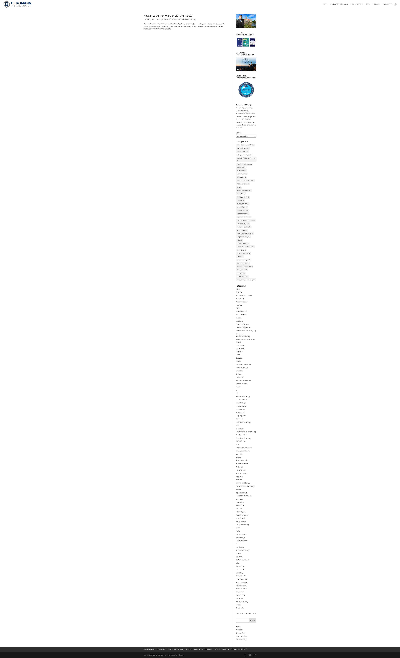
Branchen (239, 352)
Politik (239, 240)
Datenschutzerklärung (176, 649)
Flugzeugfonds (241, 416)
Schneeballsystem (243, 263)
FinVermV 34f (240, 412)
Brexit (239, 164)
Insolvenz (240, 200)
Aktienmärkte (249, 145)
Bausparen (239, 321)
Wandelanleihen (241, 589)
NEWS (368, 4)
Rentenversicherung (243, 253)
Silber (239, 267)
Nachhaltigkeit (242, 230)
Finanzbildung (240, 403)
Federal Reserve (241, 400)
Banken (238, 318)
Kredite (238, 489)
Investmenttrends (242, 464)
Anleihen (239, 305)
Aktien (239, 145)
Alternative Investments (244, 295)
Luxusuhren (240, 502)
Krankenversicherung (169, 19)
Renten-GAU (240, 547)
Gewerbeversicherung (243, 438)
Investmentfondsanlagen (339, 4)
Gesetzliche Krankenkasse (245, 180)
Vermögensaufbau (242, 582)
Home (325, 4)
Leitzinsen (239, 499)
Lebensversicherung (243, 227)
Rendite (240, 247)
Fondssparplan (242, 174)
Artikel (238, 308)
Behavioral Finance (242, 324)
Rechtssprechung (243, 243)
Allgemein (239, 292)
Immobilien (241, 194)
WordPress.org (241, 639)
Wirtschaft (239, 598)
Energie (238, 387)
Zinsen (238, 605)
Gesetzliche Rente (243, 184)
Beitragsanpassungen (244, 155)
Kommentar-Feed (242, 636)
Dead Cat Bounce (242, 368)
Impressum (386, 4)
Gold (239, 187)
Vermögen (241, 273)
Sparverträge (240, 566)
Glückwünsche (241, 441)
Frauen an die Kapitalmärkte (245, 113)
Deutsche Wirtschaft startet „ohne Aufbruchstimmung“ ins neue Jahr (246, 124)
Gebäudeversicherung (243, 422)
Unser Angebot (355, 4)
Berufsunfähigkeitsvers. (244, 327)
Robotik (240, 257)
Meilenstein (240, 505)
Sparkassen (248, 267)
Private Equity (240, 537)
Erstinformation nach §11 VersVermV (199, 649)
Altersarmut (240, 299)
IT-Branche (239, 467)
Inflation (238, 457)
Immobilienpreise (243, 197)
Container (248, 164)
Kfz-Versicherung (242, 210)
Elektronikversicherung (243, 380)
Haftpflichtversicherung (243, 448)
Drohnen (239, 374)
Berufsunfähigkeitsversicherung (246, 159)
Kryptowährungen (243, 223)
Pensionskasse (241, 521)
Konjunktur (239, 477)
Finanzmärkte (241, 171)
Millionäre (239, 509)
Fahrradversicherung (243, 396)
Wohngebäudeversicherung (246, 280)
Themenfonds (240, 576)
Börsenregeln (240, 348)
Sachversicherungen (243, 260)
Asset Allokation (242, 152)
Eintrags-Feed (240, 633)
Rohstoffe (239, 557)
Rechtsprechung (241, 541)
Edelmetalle (241, 167)
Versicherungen (242, 276)
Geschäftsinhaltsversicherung (246, 432)
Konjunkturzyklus (242, 214)
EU (237, 393)
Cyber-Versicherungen (243, 364)
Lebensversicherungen (243, 496)
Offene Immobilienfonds (245, 233)
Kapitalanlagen (242, 207)
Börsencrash (240, 345)
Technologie (240, 573)
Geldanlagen (241, 177)
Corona (238, 361)
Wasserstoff (240, 592)
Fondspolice (240, 419)
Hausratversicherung (244, 190)
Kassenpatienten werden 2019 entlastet (168, 15)
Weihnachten (240, 595)
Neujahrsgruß (240, 518)
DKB (148, 19)
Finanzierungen (241, 406)
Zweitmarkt (240, 608)
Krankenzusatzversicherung (186, 19)
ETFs (237, 390)
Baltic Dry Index (241, 315)
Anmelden (239, 630)
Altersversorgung (243, 148)
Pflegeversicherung (243, 237)
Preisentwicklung (241, 534)
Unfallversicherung (242, 579)
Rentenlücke (241, 250)
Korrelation (239, 480)
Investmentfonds (242, 204)
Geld (237, 425)
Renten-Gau (249, 247)
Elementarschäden (242, 384)
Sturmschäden (242, 270)
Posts (238, 531)
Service (375, 4)
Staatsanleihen (241, 569)
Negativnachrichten (242, 515)
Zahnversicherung (242, 602)
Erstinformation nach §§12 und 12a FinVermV (231, 649)
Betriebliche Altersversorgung (246, 331)
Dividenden (239, 371)
